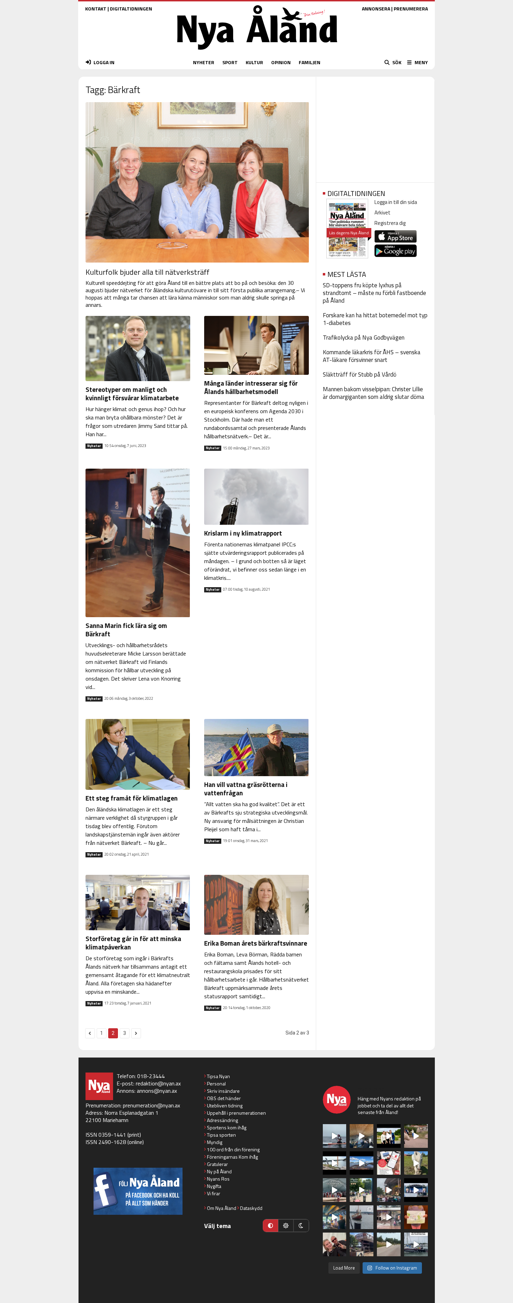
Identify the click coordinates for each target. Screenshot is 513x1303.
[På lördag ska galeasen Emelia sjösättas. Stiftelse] (361, 1244)
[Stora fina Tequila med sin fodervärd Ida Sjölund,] (416, 1163)
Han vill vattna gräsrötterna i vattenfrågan (246, 788)
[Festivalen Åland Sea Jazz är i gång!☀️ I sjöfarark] (361, 1136)
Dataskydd (251, 1208)
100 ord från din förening (233, 1149)
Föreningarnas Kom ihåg (232, 1156)
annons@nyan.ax (157, 1090)
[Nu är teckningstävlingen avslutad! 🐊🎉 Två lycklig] (416, 1217)
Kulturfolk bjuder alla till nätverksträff (147, 272)
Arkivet (382, 213)
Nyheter (94, 446)
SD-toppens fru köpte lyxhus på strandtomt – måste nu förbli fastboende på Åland (374, 293)
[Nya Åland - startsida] (257, 51)
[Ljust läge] (285, 1225)
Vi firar (213, 1193)
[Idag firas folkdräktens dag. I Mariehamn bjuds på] (335, 1190)
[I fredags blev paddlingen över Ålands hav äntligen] (335, 1136)
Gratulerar (217, 1164)
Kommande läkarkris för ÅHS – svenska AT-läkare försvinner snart (372, 356)
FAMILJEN (309, 62)
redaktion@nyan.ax (158, 1083)
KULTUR (254, 62)
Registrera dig (390, 223)
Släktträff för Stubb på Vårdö (359, 374)
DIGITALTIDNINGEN (131, 8)
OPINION (281, 62)
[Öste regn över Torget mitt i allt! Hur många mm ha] (389, 1217)
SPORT (230, 62)
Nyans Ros (218, 1178)
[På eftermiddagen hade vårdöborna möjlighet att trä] (389, 1136)
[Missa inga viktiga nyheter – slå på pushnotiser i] (389, 1163)
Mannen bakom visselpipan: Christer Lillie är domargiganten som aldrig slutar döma (373, 393)
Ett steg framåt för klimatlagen (132, 798)
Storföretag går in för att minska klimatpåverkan (133, 942)
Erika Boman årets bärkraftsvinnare (255, 943)
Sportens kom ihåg (226, 1127)
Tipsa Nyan (218, 1076)
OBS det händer (224, 1098)
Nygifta (214, 1186)
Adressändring (222, 1120)
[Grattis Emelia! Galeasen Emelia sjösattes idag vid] (361, 1217)
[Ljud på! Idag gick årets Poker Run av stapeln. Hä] (416, 1244)
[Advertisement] (375, 127)
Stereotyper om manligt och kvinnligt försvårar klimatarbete (132, 393)
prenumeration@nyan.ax (151, 1105)
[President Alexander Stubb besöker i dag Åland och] (416, 1136)
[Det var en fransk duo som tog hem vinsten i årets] (335, 1163)
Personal (216, 1083)
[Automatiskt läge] (270, 1225)
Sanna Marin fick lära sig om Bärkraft (126, 629)
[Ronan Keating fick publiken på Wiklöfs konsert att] (389, 1190)
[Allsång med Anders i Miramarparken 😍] (416, 1190)
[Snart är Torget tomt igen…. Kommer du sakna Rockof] (361, 1190)
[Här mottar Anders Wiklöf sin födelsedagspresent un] (335, 1217)
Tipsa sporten (221, 1134)
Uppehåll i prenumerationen (236, 1112)
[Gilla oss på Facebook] (138, 1191)
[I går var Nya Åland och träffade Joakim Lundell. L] (335, 1244)
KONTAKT (95, 8)
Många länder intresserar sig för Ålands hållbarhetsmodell (251, 387)
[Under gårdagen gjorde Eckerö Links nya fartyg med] (361, 1163)
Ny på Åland (219, 1171)
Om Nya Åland (221, 1208)
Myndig (214, 1142)
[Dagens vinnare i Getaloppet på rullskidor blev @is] (389, 1244)
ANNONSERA (376, 8)
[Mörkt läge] (301, 1225)
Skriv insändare (223, 1090)
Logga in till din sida (395, 202)
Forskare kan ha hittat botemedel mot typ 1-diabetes (375, 319)
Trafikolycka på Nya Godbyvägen (363, 337)
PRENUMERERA (411, 8)
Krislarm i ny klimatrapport (243, 533)
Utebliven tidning (225, 1105)
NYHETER (203, 62)
